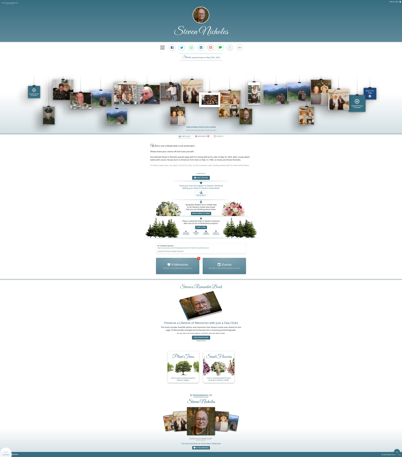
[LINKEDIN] (201, 47)
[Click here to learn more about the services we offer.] (201, 439)
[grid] (201, 101)
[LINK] (239, 47)
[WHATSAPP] (191, 47)
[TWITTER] (182, 47)
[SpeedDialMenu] (397, 452)
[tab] (184, 136)
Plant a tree (201, 227)
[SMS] (220, 47)
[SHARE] (230, 47)
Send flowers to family (201, 213)
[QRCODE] (162, 47)
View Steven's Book (201, 337)
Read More (201, 173)
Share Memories (202, 448)
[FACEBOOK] (172, 47)
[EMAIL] (210, 47)
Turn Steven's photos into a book (201, 127)
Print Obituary (202, 178)
